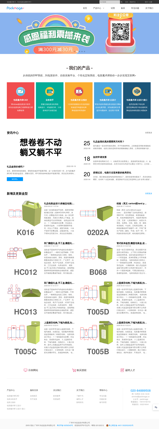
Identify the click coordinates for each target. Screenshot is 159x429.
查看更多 (148, 132)
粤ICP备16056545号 (65, 425)
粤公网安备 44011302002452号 (121, 425)
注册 (150, 2)
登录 (146, 2)
